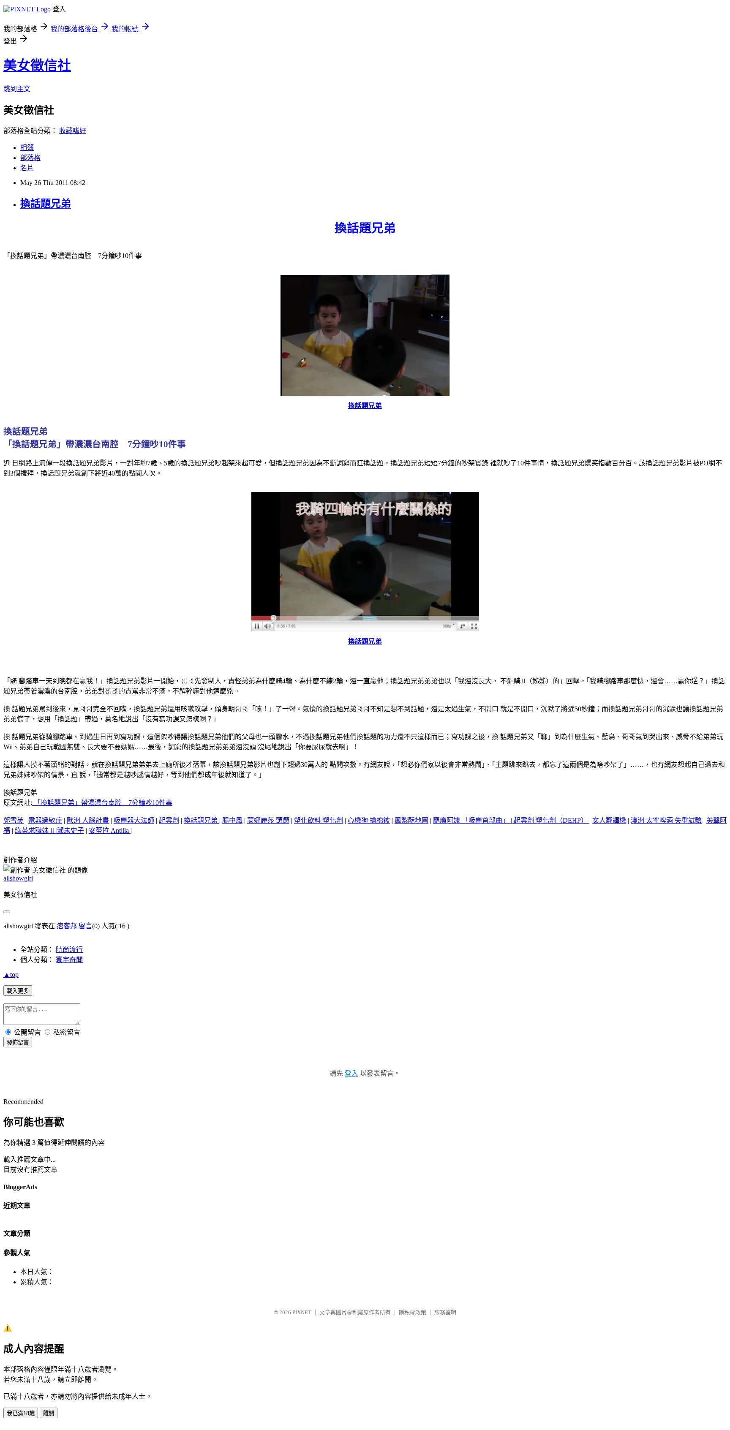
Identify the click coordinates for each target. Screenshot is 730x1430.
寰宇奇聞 (69, 959)
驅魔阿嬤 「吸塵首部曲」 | (473, 820)
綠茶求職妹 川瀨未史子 (49, 830)
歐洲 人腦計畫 (88, 820)
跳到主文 (16, 88)
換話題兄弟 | (202, 820)
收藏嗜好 (72, 130)
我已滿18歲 (21, 1413)
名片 (27, 167)
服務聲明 (445, 1312)
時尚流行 (69, 949)
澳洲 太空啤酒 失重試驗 (666, 820)
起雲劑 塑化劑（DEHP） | (552, 820)
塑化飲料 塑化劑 (318, 820)
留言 (85, 926)
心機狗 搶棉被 (369, 820)
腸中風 (232, 820)
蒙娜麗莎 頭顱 (268, 820)
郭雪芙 (13, 820)
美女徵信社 (37, 65)
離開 (48, 1413)
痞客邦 (67, 926)
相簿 (27, 147)
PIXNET (301, 1312)
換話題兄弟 (45, 203)
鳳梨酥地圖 (411, 820)
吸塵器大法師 (134, 820)
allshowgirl (18, 878)
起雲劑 (169, 820)
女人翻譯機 (609, 820)
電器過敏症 (45, 820)
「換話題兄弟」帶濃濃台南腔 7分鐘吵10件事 (102, 802)
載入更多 (18, 991)
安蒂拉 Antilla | (110, 830)
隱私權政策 (412, 1312)
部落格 (30, 157)
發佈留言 (18, 1042)
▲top (11, 974)
